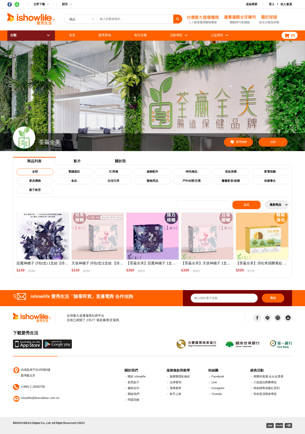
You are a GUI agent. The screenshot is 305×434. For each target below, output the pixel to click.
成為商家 (251, 4)
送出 (273, 297)
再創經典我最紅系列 (266, 388)
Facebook (217, 376)
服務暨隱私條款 (180, 376)
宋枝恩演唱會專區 (265, 394)
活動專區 (176, 35)
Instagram (217, 388)
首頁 (72, 35)
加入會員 (286, 4)
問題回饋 (133, 399)
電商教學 (175, 388)
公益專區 (217, 35)
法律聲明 (175, 382)
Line (214, 382)
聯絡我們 (133, 394)
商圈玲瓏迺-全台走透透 (268, 376)
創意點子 (133, 382)
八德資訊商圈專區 (265, 382)
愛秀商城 (104, 35)
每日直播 (140, 35)
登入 (272, 4)
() (293, 35)
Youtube (216, 394)
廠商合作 (133, 388)
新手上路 (175, 394)
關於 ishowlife (137, 376)
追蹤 (273, 141)
